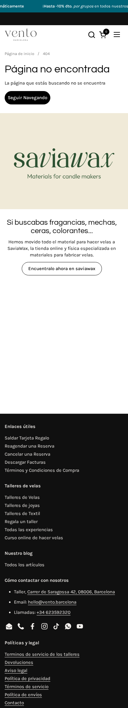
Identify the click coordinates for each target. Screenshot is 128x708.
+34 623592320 (54, 612)
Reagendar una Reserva (29, 446)
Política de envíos (23, 694)
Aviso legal (16, 670)
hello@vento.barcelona (52, 602)
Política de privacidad (27, 678)
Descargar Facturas (25, 462)
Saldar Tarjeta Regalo (27, 438)
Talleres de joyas (22, 505)
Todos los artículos (24, 565)
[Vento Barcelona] (21, 34)
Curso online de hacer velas (34, 537)
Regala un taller (21, 521)
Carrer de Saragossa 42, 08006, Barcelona (71, 592)
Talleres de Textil (22, 513)
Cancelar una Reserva (27, 454)
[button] (91, 35)
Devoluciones (19, 662)
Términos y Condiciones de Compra (42, 470)
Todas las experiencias (29, 529)
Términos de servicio (26, 686)
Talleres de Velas (22, 497)
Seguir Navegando (27, 97)
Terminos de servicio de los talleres (42, 654)
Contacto (14, 703)
